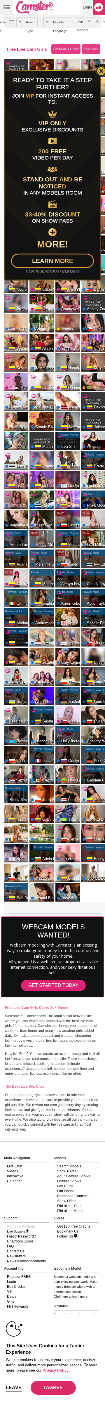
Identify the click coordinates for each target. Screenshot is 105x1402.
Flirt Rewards (17, 1306)
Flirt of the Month (70, 1211)
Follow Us (65, 1236)
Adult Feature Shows (73, 1176)
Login (87, 7)
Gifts (10, 1301)
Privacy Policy (56, 1370)
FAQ (10, 1246)
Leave (14, 1387)
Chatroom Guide (20, 1241)
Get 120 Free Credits (73, 1226)
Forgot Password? (21, 1236)
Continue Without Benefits (52, 271)
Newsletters (16, 1256)
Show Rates (66, 1171)
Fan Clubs (65, 1186)
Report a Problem (21, 1226)
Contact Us (15, 1251)
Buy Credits (16, 1287)
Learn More (52, 260)
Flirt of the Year (69, 1206)
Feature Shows (69, 1181)
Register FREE (19, 1277)
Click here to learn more (71, 1296)
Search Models (69, 1166)
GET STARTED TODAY (53, 985)
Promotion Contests (72, 1196)
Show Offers (66, 1201)
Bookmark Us (67, 1231)
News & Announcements (26, 1261)
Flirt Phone (65, 1191)
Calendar (14, 1181)
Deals (11, 1296)
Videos (12, 1171)
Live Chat (14, 1166)
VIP (10, 1292)
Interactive (15, 1176)
